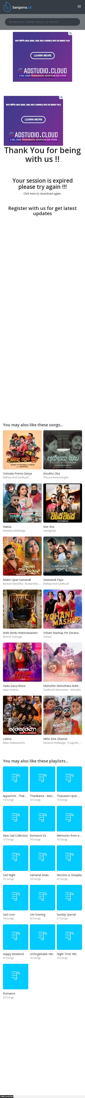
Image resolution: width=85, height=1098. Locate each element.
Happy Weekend (13, 954)
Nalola (7, 527)
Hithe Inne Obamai (55, 739)
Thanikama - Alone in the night (49, 796)
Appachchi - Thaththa (16, 796)
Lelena (7, 739)
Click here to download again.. (43, 193)
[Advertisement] (42, 260)
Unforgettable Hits (41, 954)
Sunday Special (66, 914)
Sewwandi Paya (53, 580)
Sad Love (9, 914)
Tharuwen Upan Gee (70, 796)
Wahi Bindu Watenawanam (20, 633)
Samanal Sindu (39, 875)
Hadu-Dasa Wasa (14, 686)
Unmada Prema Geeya (17, 473)
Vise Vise (48, 527)
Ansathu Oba (51, 473)
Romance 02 (38, 835)
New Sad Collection (15, 835)
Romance (9, 993)
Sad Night (9, 875)
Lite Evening (37, 914)
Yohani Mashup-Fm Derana (60, 633)
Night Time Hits (67, 954)
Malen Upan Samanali (17, 580)
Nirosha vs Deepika (69, 875)
